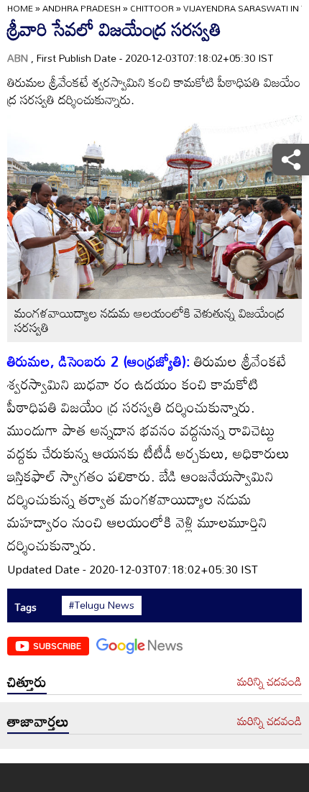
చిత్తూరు (27, 681)
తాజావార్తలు (38, 720)
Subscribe (57, 645)
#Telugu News (101, 605)
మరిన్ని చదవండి (269, 682)
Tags (25, 607)
